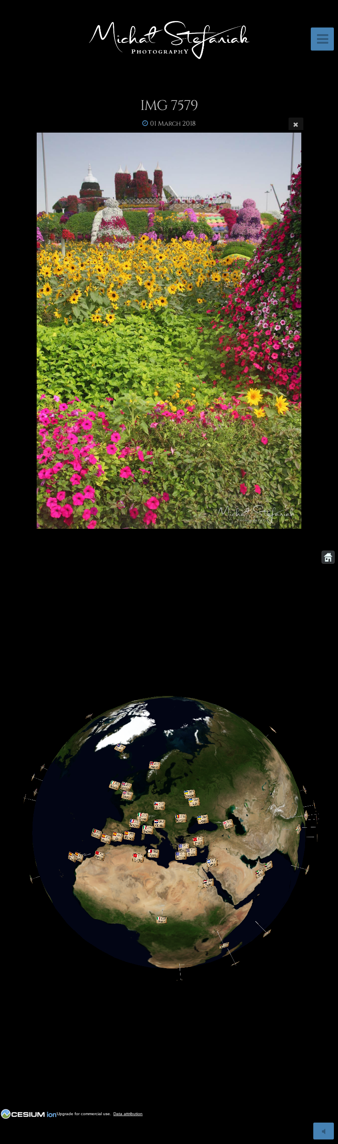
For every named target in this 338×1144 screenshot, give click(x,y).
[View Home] (328, 557)
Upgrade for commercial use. (84, 1113)
